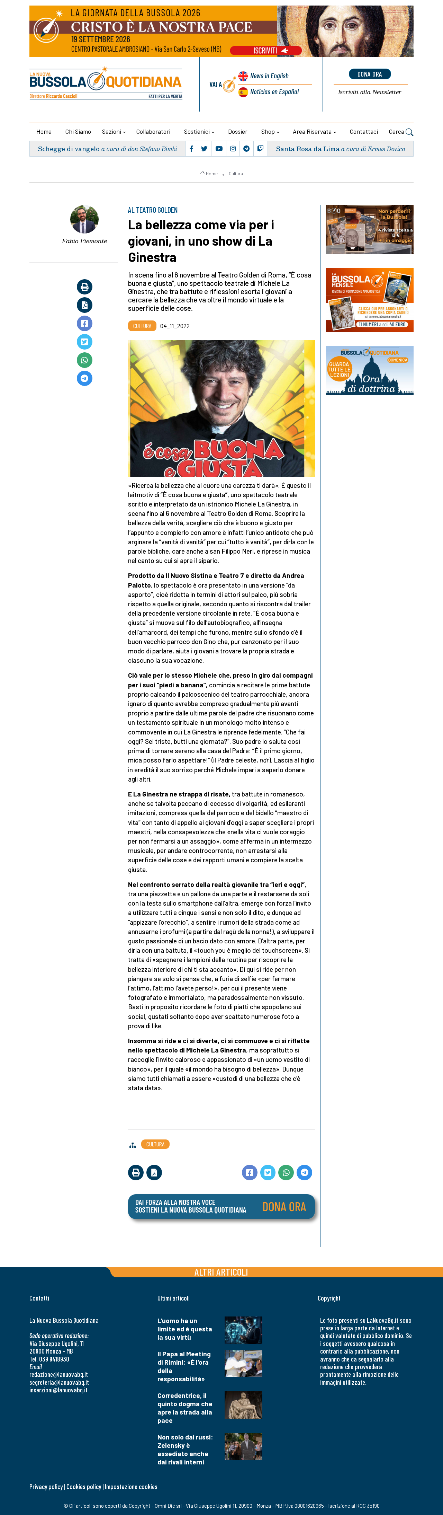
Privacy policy (46, 1486)
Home (44, 131)
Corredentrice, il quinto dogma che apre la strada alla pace (185, 1407)
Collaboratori (153, 131)
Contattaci (364, 131)
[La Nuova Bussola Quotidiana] (106, 84)
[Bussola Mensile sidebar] (370, 300)
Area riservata (312, 131)
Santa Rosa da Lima (308, 148)
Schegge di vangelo (69, 148)
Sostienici (197, 131)
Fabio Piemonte (84, 240)
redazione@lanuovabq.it (58, 1374)
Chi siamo (78, 131)
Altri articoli (221, 1272)
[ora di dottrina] (370, 370)
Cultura (236, 173)
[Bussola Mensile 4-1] (370, 229)
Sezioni (111, 131)
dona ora (370, 74)
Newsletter (369, 92)
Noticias (274, 91)
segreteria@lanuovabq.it (59, 1382)
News (269, 75)
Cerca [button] (397, 131)
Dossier (237, 131)
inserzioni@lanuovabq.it (58, 1390)
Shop (268, 131)
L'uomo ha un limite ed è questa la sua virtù (184, 1328)
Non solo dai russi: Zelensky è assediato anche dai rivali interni (185, 1449)
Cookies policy (83, 1486)
